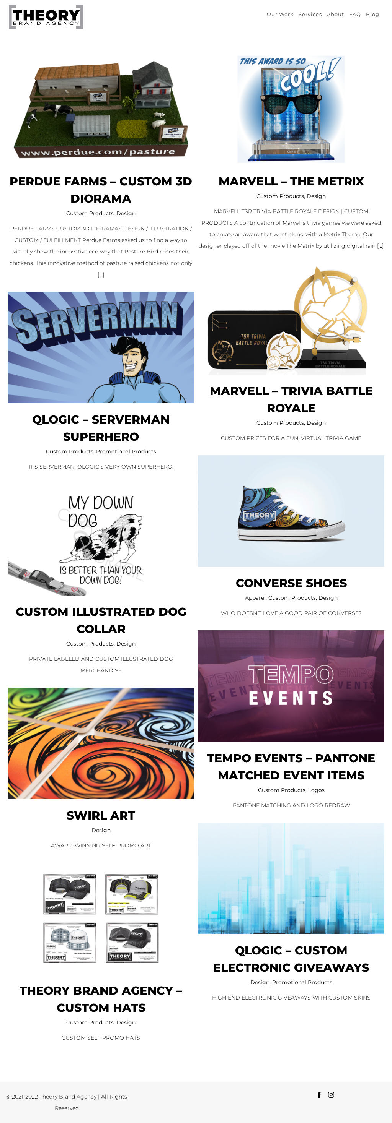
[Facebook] (319, 1095)
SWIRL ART (101, 815)
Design (126, 213)
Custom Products (90, 213)
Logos (316, 790)
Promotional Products (126, 451)
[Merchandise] (101, 109)
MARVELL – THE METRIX (291, 181)
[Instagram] (331, 1095)
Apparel (255, 597)
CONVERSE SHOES (291, 583)
